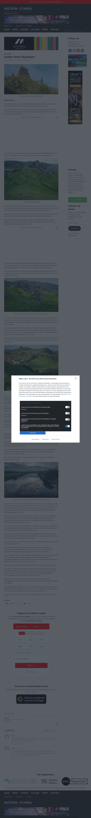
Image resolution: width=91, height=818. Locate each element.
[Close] (76, 379)
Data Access (45, 439)
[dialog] (45, 409)
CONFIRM (32, 433)
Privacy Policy (55, 439)
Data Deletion (35, 439)
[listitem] (45, 403)
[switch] (67, 407)
